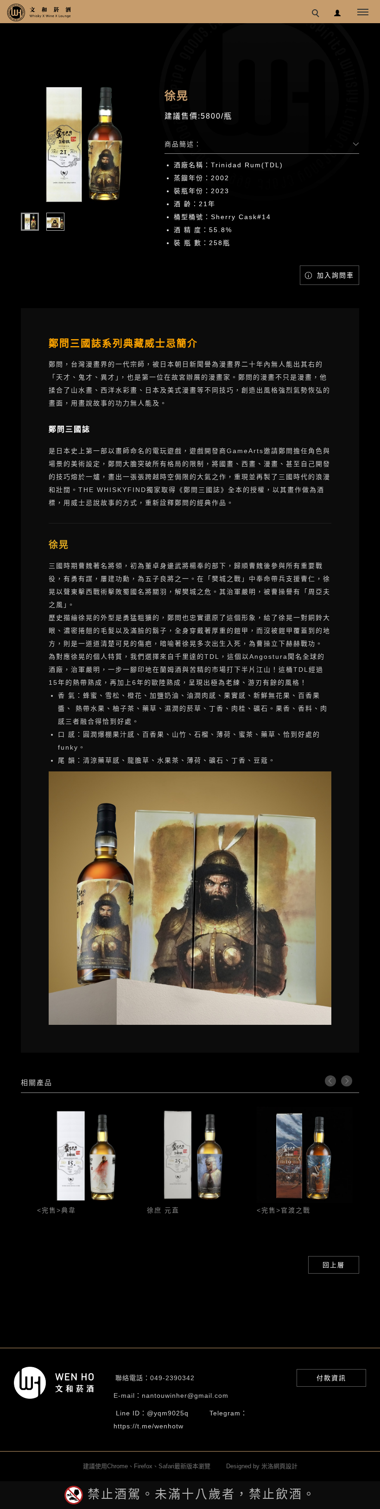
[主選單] (363, 12)
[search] (317, 14)
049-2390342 (172, 1378)
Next (346, 1080)
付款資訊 (331, 1378)
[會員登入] (337, 11)
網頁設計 (285, 1466)
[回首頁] (39, 12)
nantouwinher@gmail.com (185, 1395)
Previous (330, 1080)
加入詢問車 (334, 275)
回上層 (334, 1265)
